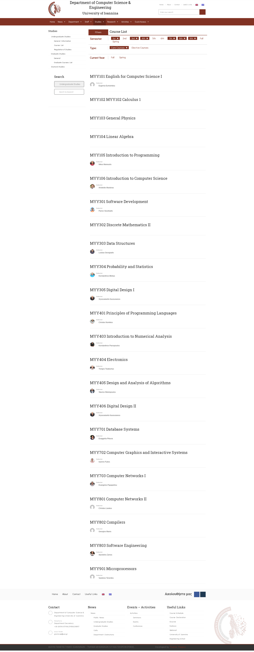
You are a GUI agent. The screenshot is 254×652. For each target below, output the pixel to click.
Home (161, 4)
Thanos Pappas (177, 646)
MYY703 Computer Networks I (118, 475)
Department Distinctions (104, 634)
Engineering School (177, 638)
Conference (137, 626)
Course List (58, 45)
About (169, 4)
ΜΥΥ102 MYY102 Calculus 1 (115, 99)
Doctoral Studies (58, 66)
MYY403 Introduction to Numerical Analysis (131, 336)
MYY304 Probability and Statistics (121, 266)
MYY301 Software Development (119, 201)
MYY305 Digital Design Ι (112, 289)
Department (73, 21)
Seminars (137, 617)
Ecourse (173, 621)
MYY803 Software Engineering (118, 545)
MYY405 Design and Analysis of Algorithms (130, 382)
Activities (125, 21)
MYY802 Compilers (107, 522)
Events (135, 621)
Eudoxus (173, 625)
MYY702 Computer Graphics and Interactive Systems (139, 452)
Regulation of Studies (62, 49)
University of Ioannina (179, 634)
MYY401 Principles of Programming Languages (133, 312)
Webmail (173, 630)
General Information (62, 41)
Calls (96, 630)
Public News (99, 617)
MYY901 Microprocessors (113, 568)
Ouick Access (140, 21)
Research (111, 21)
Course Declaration (178, 617)
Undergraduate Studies (60, 36)
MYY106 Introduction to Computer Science (128, 178)
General (57, 58)
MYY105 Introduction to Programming (124, 155)
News (60, 21)
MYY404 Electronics (109, 359)
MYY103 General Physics (113, 117)
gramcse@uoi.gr (61, 634)
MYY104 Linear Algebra (112, 136)
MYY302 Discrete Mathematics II (120, 224)
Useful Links (187, 4)
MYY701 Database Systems (114, 429)
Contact (177, 4)
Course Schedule (176, 613)
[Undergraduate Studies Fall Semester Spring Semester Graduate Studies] (69, 84)
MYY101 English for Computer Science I (126, 76)
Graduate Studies (58, 53)
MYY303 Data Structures (112, 243)
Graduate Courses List (63, 62)
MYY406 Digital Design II (113, 405)
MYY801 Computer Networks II (118, 498)
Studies (98, 21)
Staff (87, 21)
